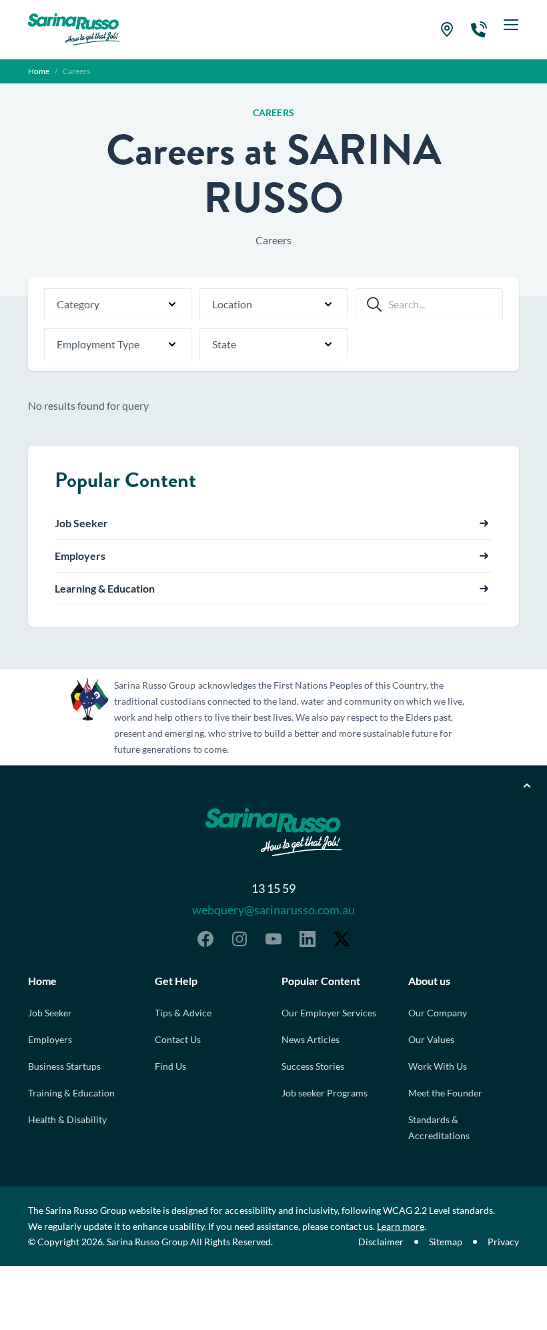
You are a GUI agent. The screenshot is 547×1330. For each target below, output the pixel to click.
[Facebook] (205, 939)
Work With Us (437, 1066)
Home (38, 71)
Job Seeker (50, 1012)
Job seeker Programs (325, 1092)
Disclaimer (381, 1241)
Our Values (431, 1039)
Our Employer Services (329, 1012)
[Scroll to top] (527, 785)
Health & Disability (67, 1119)
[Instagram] (239, 939)
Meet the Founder (445, 1092)
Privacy (503, 1241)
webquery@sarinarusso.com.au (273, 909)
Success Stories (313, 1066)
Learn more (400, 1226)
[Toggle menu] (511, 29)
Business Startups (64, 1066)
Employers (50, 1039)
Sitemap (445, 1241)
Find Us (170, 1066)
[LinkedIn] (308, 939)
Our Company (437, 1012)
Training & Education (71, 1092)
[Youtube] (273, 939)
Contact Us (178, 1039)
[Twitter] (342, 939)
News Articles (311, 1039)
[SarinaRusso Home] (73, 29)
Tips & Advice (183, 1012)
